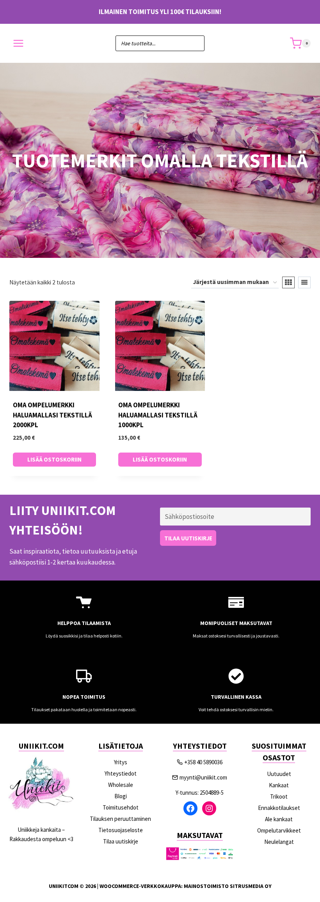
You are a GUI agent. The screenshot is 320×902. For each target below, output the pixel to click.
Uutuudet (279, 774)
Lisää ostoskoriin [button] (54, 459)
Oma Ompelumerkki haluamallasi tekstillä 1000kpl (157, 415)
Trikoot (279, 796)
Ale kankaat (279, 819)
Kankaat (279, 785)
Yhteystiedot (121, 773)
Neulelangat (279, 841)
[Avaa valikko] (18, 43)
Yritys (120, 762)
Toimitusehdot (121, 807)
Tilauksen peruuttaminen (120, 818)
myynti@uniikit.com (203, 777)
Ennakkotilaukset (279, 807)
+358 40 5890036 (203, 762)
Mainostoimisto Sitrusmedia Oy (228, 886)
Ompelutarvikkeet (279, 830)
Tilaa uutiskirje (120, 841)
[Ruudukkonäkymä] (288, 282)
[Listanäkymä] (304, 282)
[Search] (194, 43)
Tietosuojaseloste (120, 830)
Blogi (120, 796)
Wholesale (120, 784)
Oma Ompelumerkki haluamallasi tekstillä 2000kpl (52, 415)
